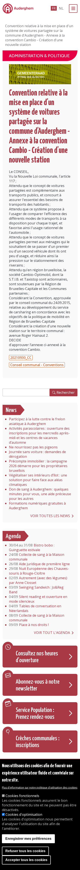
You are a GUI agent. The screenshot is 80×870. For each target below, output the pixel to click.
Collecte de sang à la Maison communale (36, 557)
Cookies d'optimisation (24, 814)
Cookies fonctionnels (22, 795)
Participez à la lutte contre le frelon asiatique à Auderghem (37, 421)
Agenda (13, 536)
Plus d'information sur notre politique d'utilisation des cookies (39, 787)
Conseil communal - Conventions (37, 364)
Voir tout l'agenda (52, 632)
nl (61, 8)
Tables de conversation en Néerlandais (35, 608)
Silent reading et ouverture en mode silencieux (38, 599)
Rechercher (66, 392)
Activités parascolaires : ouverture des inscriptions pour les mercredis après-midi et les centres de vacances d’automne (39, 435)
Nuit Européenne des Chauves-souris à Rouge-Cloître (39, 571)
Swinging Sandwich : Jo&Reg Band (36, 589)
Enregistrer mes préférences (28, 838)
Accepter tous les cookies (26, 860)
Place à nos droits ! (29, 624)
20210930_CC (20, 357)
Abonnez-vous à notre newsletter (38, 685)
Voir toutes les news (50, 515)
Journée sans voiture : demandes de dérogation (37, 454)
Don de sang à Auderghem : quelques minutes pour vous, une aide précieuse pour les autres (40, 494)
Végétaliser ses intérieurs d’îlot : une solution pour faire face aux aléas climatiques (38, 480)
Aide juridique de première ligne (39, 564)
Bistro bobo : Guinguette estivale (31, 547)
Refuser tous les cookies (25, 851)
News (11, 410)
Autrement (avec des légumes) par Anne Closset (38, 580)
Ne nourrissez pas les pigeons (33, 447)
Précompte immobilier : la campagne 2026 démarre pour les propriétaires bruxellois (38, 466)
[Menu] (73, 8)
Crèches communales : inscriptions (38, 742)
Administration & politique (39, 55)
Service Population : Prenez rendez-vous (35, 713)
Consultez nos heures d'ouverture (37, 657)
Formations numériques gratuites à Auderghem (37, 505)
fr (54, 8)
